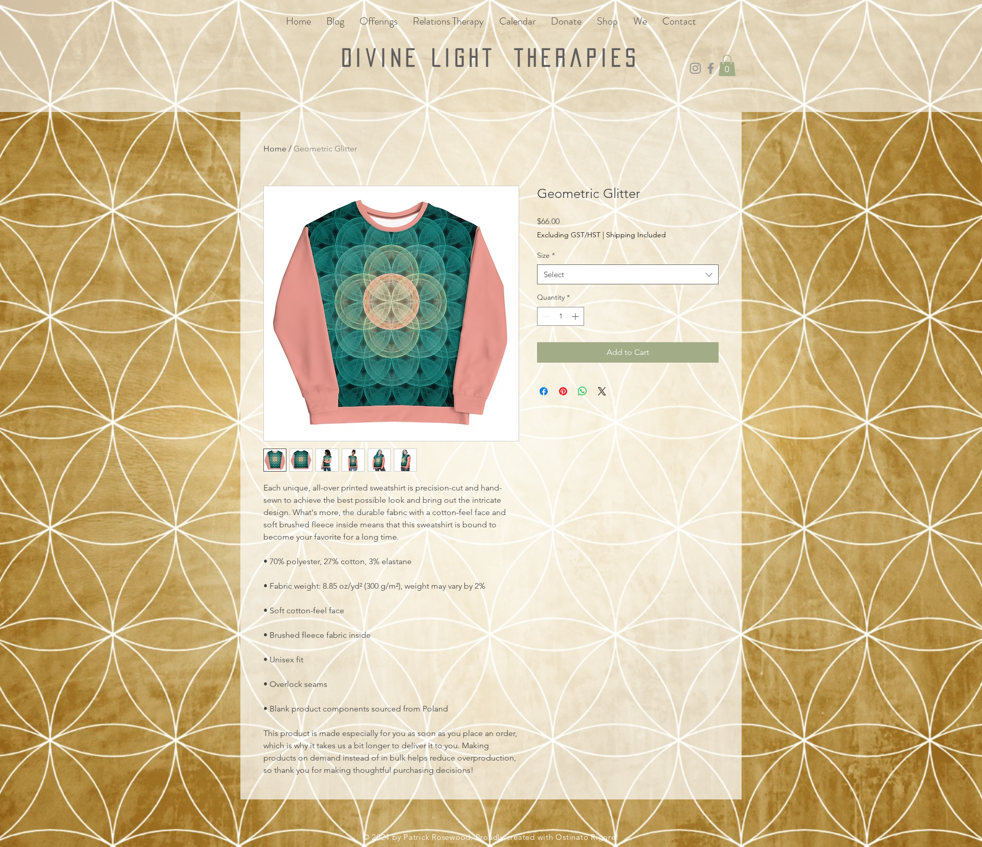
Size (546, 255)
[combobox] (628, 274)
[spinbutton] (560, 316)
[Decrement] (545, 316)
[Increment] (576, 316)
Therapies (577, 57)
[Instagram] (695, 68)
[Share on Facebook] (544, 391)
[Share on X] (602, 391)
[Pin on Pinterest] (563, 391)
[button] (727, 65)
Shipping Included (636, 234)
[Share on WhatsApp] (582, 391)
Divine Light (428, 57)
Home (274, 148)
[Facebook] (710, 68)
